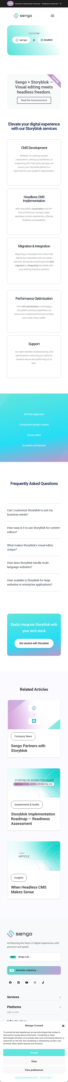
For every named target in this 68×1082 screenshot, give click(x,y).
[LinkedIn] (18, 982)
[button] (63, 1025)
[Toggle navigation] (52, 16)
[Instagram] (35, 982)
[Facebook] (10, 982)
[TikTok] (43, 982)
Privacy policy (46, 1077)
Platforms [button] (14, 1007)
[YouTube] (27, 982)
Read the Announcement (34, 100)
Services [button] (13, 997)
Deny (34, 1061)
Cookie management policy (26, 1077)
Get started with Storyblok (34, 643)
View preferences (34, 1070)
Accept (34, 1052)
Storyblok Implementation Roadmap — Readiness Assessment (34, 4)
